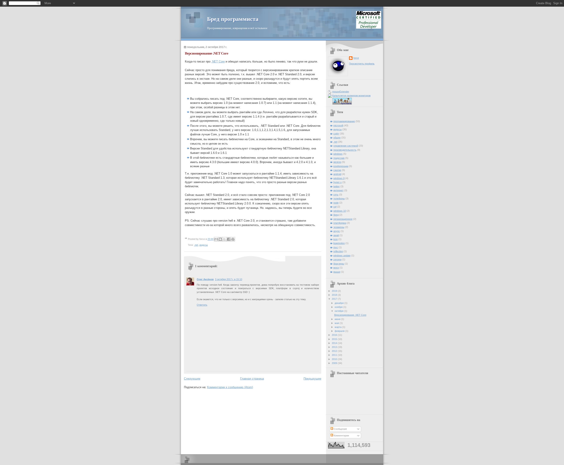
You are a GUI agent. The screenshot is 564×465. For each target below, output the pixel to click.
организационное (342, 219)
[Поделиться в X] (224, 239)
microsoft (338, 125)
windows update (342, 255)
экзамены (338, 227)
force (356, 58)
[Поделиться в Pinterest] (233, 239)
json (335, 239)
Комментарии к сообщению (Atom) (230, 387)
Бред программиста (232, 19)
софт (336, 133)
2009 (335, 363)
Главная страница (252, 378)
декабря (339, 303)
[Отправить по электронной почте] (216, 239)
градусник (339, 158)
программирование (344, 121)
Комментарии (341, 435)
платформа (339, 223)
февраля (340, 331)
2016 (335, 335)
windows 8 (339, 178)
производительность (344, 150)
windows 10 (339, 211)
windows (338, 154)
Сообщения (340, 429)
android (337, 174)
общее (337, 137)
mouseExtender (340, 91)
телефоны (339, 198)
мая (337, 323)
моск (336, 267)
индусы (203, 245)
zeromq (337, 259)
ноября (339, 307)
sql (334, 206)
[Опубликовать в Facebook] (228, 239)
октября (339, 311)
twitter (336, 186)
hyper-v (337, 182)
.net (196, 245)
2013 (335, 347)
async (336, 231)
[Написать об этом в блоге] (220, 239)
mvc (335, 247)
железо (337, 162)
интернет (338, 190)
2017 (335, 299)
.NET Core (218, 61)
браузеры (338, 263)
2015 (335, 339)
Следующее (192, 378)
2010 (335, 359)
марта (338, 327)
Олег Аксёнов (205, 279)
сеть (335, 194)
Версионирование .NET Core (350, 315)
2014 (335, 343)
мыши (336, 271)
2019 (335, 291)
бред (336, 214)
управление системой (345, 145)
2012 (335, 351)
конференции (340, 166)
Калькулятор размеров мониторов (351, 95)
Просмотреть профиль (362, 63)
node (336, 202)
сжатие (337, 170)
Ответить (202, 304)
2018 (335, 295)
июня (338, 319)
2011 (335, 355)
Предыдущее (312, 378)
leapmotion (339, 243)
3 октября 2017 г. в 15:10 (228, 279)
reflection (338, 251)
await (336, 235)
